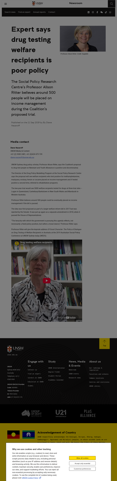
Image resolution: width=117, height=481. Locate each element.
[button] (104, 343)
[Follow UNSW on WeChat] (101, 12)
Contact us (32, 370)
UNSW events (74, 374)
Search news (10, 12)
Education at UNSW (35, 382)
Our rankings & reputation (95, 369)
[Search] (111, 3)
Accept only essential (82, 463)
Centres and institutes (99, 382)
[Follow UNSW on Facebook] (97, 12)
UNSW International (56, 368)
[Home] (37, 3)
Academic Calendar (56, 380)
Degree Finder (54, 372)
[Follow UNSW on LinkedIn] (88, 12)
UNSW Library (94, 386)
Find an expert (24, 12)
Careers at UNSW (34, 378)
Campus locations (96, 378)
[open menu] (5, 3)
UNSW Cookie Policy (32, 477)
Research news (75, 378)
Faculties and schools (98, 374)
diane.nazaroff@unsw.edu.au (22, 157)
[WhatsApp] (110, 12)
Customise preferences (82, 469)
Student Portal (54, 376)
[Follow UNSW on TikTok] (106, 12)
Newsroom (72, 370)
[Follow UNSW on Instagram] (93, 12)
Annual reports (39, 12)
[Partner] (75, 4)
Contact (51, 12)
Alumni (30, 386)
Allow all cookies (82, 458)
